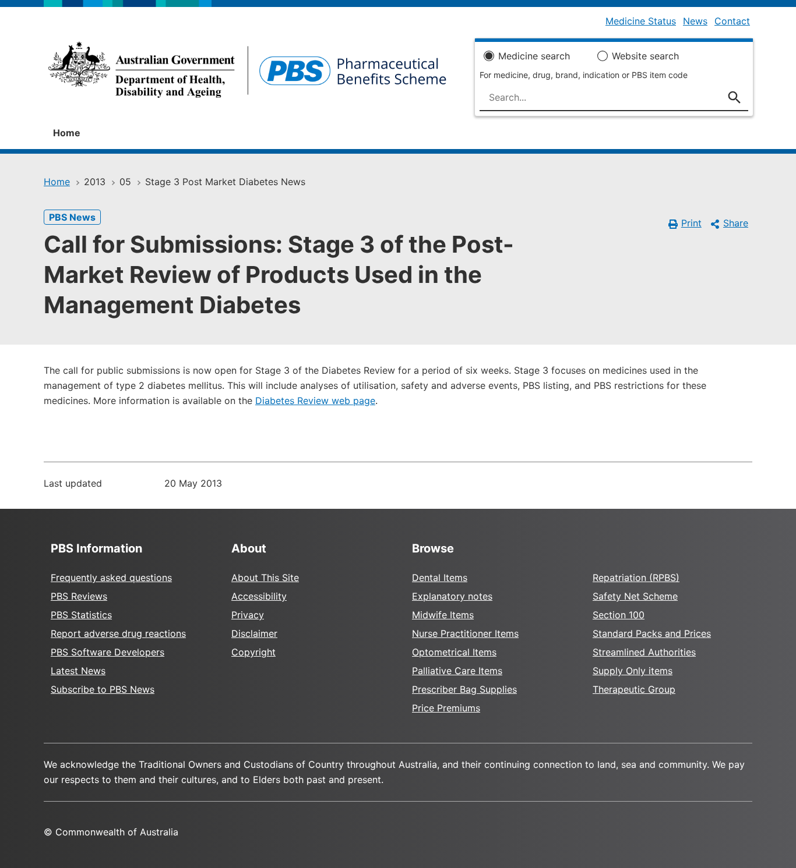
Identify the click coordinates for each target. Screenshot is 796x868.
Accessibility (259, 596)
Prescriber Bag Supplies (464, 689)
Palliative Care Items (457, 670)
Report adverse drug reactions (118, 633)
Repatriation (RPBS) (636, 577)
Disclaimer (254, 633)
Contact (732, 21)
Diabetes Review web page (315, 400)
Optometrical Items (454, 652)
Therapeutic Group (634, 689)
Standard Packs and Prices (652, 633)
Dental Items (439, 577)
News (695, 21)
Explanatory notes (452, 596)
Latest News (78, 670)
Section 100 (618, 615)
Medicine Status (640, 21)
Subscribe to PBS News (102, 689)
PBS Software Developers (107, 652)
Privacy (247, 615)
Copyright (253, 652)
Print (691, 223)
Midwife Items (443, 615)
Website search (645, 56)
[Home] (247, 73)
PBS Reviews (79, 596)
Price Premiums (446, 708)
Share (735, 223)
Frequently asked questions (111, 577)
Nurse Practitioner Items (465, 633)
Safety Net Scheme (635, 596)
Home (66, 133)
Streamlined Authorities (644, 652)
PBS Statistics (81, 615)
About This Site (265, 577)
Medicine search (534, 56)
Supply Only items (632, 670)
